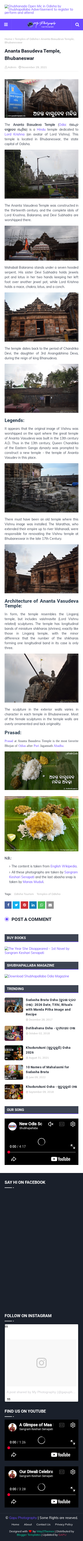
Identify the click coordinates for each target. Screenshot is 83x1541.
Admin (12, 67)
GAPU (62, 1534)
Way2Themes (45, 1531)
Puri (36, 746)
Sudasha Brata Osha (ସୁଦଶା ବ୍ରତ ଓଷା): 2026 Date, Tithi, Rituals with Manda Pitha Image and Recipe (51, 1007)
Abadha (58, 746)
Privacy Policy (64, 1524)
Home (8, 39)
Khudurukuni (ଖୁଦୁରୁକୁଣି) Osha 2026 (48, 1050)
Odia (62, 125)
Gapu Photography (23, 1518)
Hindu (41, 129)
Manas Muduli (33, 882)
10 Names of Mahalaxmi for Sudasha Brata (47, 1069)
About (28, 1524)
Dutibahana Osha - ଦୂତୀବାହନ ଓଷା (50, 1028)
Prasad (9, 741)
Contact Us (43, 1524)
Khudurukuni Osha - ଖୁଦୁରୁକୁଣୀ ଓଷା (51, 1086)
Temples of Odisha (27, 39)
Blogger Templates (29, 1534)
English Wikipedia (63, 866)
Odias (22, 746)
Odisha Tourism (24, 894)
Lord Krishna (14, 134)
